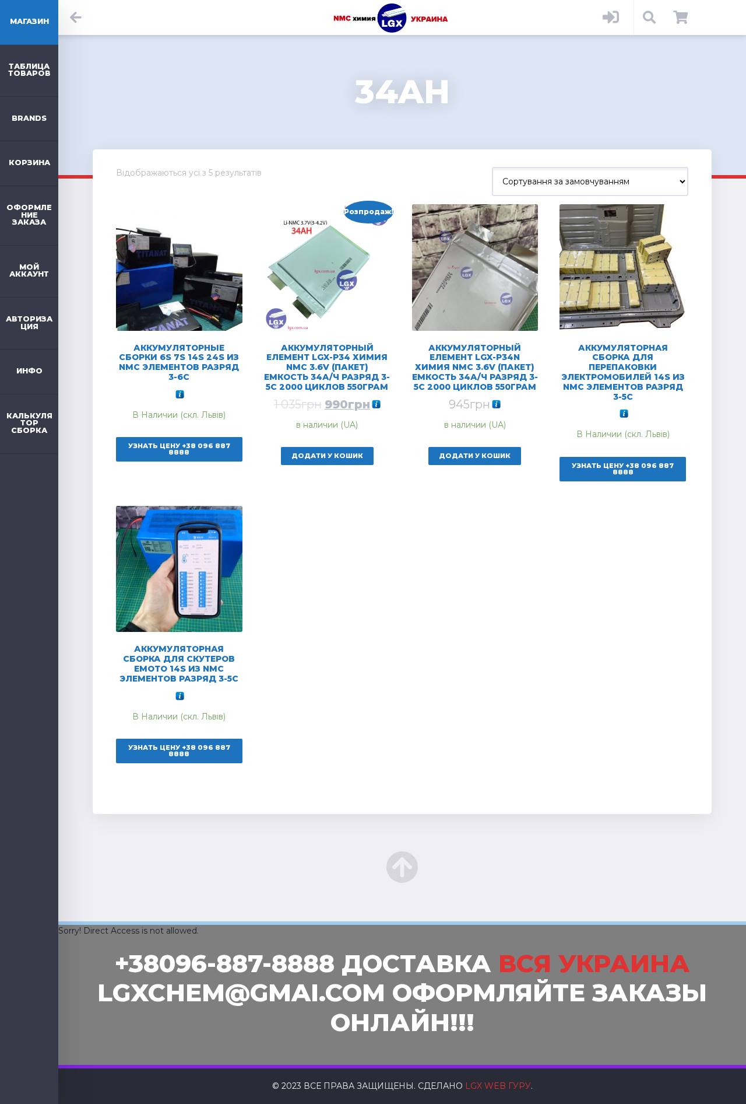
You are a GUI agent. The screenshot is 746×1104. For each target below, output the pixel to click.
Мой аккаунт (29, 271)
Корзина (29, 162)
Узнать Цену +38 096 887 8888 (179, 449)
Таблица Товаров (29, 70)
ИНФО (29, 370)
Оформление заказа (29, 214)
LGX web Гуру (498, 1086)
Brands (29, 118)
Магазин (29, 21)
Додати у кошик (327, 456)
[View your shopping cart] (680, 17)
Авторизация (29, 323)
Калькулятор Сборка (29, 423)
